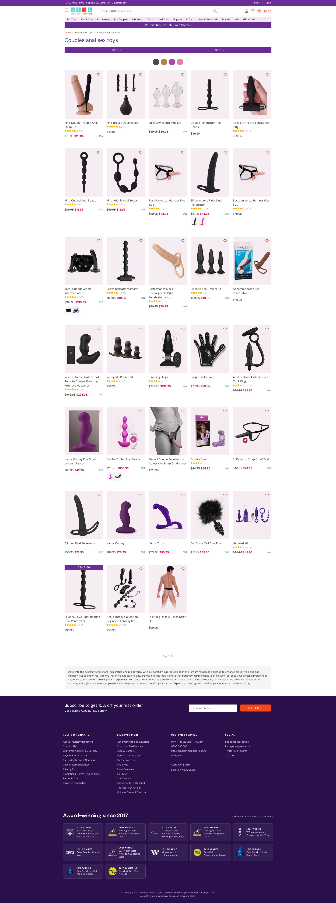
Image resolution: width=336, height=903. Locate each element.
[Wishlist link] (253, 11)
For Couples (121, 19)
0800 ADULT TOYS (75, 2)
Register (258, 2)
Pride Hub (122, 764)
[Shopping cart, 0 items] (259, 11)
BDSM (189, 19)
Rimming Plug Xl (159, 377)
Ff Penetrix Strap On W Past (251, 459)
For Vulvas (87, 19)
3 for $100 (84, 567)
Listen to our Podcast (129, 755)
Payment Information (75, 755)
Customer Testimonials (130, 746)
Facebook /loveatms (237, 741)
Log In (268, 2)
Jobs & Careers (126, 750)
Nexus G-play (115, 543)
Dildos (150, 19)
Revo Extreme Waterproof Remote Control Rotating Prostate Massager (82, 381)
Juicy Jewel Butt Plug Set (165, 123)
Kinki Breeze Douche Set (122, 123)
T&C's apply (99, 711)
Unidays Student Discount (132, 792)
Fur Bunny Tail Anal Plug (206, 543)
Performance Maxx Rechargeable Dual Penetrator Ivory (161, 293)
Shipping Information (74, 783)
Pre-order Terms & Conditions (80, 760)
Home (68, 32)
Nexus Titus (156, 543)
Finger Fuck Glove (202, 377)
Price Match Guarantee (76, 764)
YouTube (230, 755)
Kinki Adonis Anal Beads (122, 200)
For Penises (103, 19)
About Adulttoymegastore (78, 741)
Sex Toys (72, 19)
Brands (226, 19)
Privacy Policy (71, 769)
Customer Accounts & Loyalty (80, 750)
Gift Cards (249, 19)
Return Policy (70, 778)
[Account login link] (247, 11)
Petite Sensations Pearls (122, 289)
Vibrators (137, 19)
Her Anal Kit (240, 543)
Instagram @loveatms (237, 746)
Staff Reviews (125, 778)
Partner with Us (126, 760)
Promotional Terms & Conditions (81, 773)
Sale (236, 19)
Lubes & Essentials (207, 19)
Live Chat (176, 755)
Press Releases (125, 769)
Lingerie (177, 19)
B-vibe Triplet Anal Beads (123, 459)
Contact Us (69, 746)
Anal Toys (163, 19)
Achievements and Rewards (133, 741)
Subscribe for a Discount (131, 783)
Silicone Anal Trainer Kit (206, 289)
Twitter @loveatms (236, 750)
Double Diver (199, 459)
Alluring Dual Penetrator (80, 543)
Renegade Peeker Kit (120, 377)
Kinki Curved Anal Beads (80, 200)
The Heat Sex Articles (129, 787)
